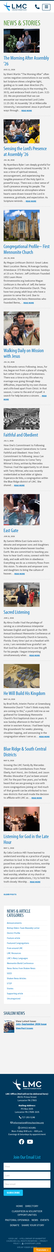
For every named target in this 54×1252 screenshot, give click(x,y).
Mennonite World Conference (20, 963)
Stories (10, 988)
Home (19, 1206)
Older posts (10, 894)
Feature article (13, 938)
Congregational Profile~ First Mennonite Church (27, 249)
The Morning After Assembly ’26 (26, 60)
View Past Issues (24, 1028)
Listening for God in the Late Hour (26, 839)
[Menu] (46, 7)
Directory (31, 1206)
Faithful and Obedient (21, 434)
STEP (9, 983)
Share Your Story (33, 1225)
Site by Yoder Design (27, 1247)
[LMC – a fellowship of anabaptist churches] (15, 6)
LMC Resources (14, 953)
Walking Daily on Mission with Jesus (24, 353)
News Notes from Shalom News (21, 968)
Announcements (14, 923)
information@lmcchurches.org (28, 1122)
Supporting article (15, 993)
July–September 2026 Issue (31, 1024)
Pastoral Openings (17, 1220)
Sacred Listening (17, 611)
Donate (14, 1225)
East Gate (11, 530)
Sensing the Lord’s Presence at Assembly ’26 (25, 151)
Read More (26, 110)
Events (44, 1220)
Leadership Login (32, 1243)
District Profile (13, 933)
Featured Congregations (18, 943)
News (35, 1220)
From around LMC (15, 948)
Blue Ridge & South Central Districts (25, 751)
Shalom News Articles (16, 978)
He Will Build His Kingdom (24, 693)
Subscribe (13, 1192)
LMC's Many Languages (17, 958)
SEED (9, 973)
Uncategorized (13, 998)
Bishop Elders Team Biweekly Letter (23, 928)
